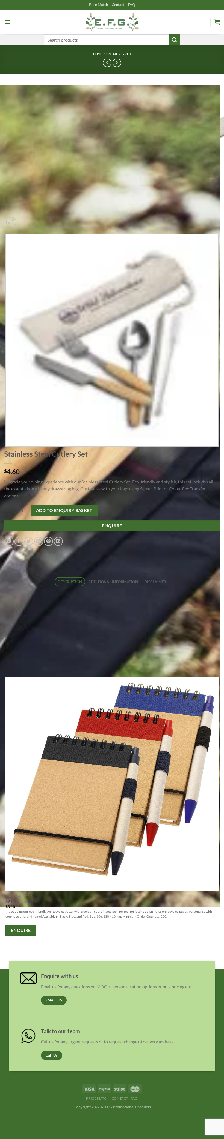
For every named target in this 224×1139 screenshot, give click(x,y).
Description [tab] (70, 582)
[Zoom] (11, 222)
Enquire (112, 525)
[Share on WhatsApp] (9, 541)
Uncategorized (118, 54)
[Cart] (217, 22)
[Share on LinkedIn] (58, 541)
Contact (118, 4)
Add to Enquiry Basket (64, 510)
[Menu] (7, 21)
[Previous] (6, 953)
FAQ (131, 4)
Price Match (98, 4)
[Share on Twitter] (28, 541)
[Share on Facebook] (18, 541)
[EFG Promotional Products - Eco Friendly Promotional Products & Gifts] (112, 21)
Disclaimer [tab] (155, 582)
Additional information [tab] (113, 582)
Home (97, 54)
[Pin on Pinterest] (48, 541)
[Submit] (174, 39)
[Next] (24, 219)
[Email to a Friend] (38, 541)
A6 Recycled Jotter (21, 901)
